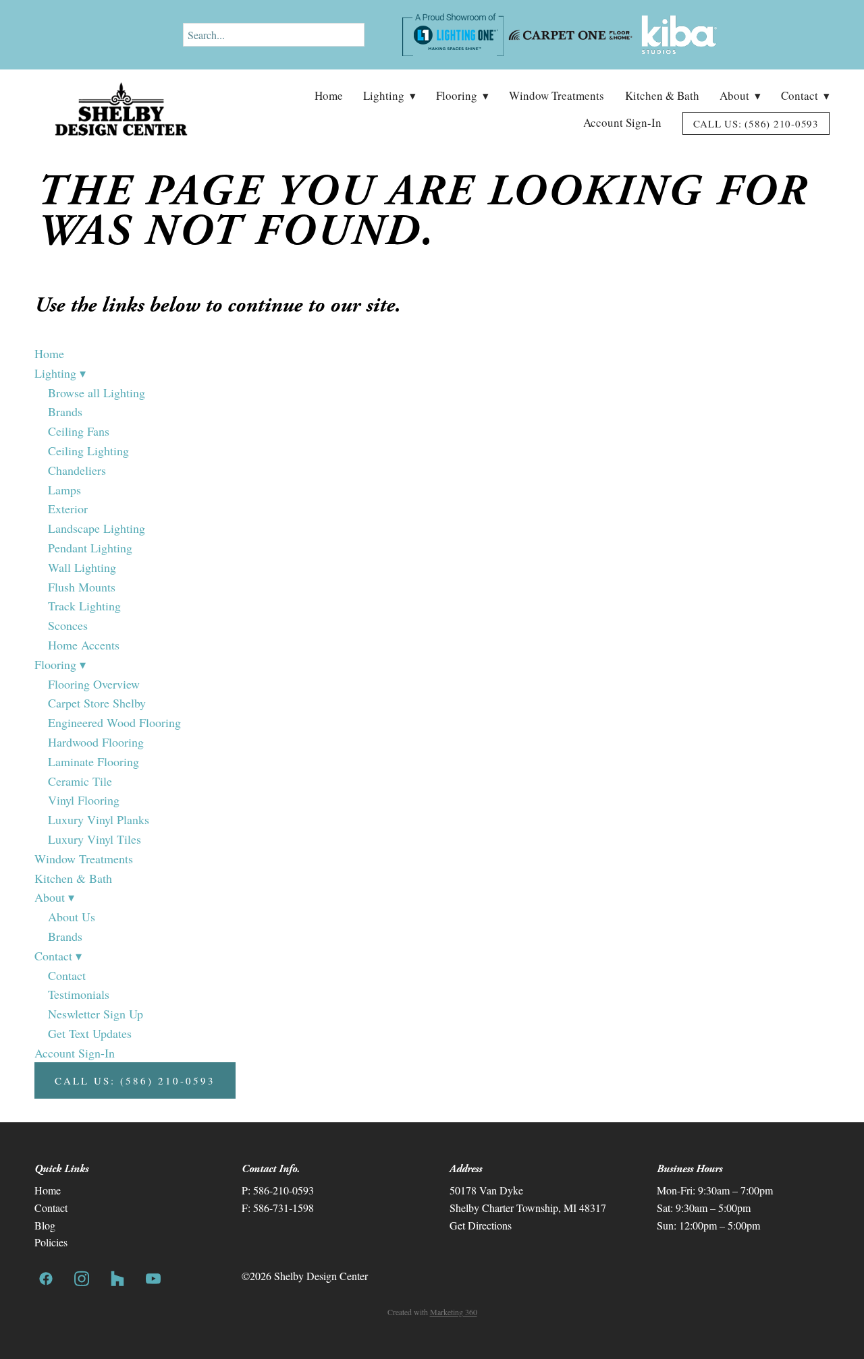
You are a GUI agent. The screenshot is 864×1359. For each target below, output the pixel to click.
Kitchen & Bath (662, 95)
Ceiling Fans (78, 431)
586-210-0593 (283, 1190)
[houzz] (117, 1278)
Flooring (462, 95)
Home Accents (83, 645)
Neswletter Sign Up (95, 1014)
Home (329, 95)
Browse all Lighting (96, 392)
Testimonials (78, 994)
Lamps (64, 490)
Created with (432, 1311)
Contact (805, 95)
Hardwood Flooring (96, 742)
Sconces (68, 625)
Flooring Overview (94, 684)
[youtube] (153, 1278)
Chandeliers (77, 470)
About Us (71, 916)
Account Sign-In (622, 122)
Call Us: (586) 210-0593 (756, 123)
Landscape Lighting (96, 528)
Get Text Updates (90, 1033)
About (740, 95)
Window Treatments (556, 95)
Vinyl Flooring (83, 800)
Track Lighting (84, 606)
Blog (44, 1225)
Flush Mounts (81, 587)
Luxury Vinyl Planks (98, 819)
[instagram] (81, 1278)
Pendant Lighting (90, 548)
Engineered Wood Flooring (114, 722)
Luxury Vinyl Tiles (94, 839)
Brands (65, 411)
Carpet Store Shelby (97, 703)
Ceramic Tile (80, 781)
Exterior (68, 508)
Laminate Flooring (93, 761)
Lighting (389, 95)
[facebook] (45, 1278)
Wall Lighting (82, 567)
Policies (51, 1242)
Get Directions (481, 1225)
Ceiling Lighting (88, 450)
